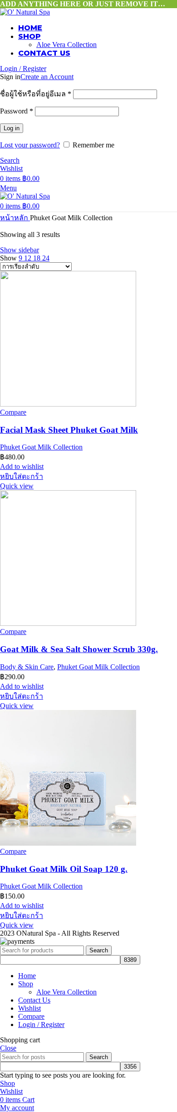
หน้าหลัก (15, 218)
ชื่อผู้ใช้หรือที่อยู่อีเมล (35, 94)
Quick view (17, 486)
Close (8, 1048)
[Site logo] (25, 12)
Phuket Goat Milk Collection (41, 447)
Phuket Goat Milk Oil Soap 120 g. (64, 869)
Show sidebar (19, 250)
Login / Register (41, 1024)
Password (16, 111)
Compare (31, 1016)
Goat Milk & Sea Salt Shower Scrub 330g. (79, 649)
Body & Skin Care (27, 667)
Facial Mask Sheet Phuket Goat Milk (69, 430)
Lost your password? (30, 145)
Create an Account (47, 76)
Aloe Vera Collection (66, 44)
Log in (12, 128)
